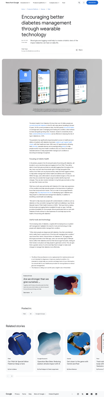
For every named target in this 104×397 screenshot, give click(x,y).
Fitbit (49, 9)
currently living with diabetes (37, 125)
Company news (53, 3)
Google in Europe (40, 314)
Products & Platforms (32, 9)
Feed (63, 3)
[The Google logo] (9, 394)
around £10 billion (69, 127)
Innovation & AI (24, 3)
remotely (34, 146)
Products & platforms (39, 3)
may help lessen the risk (45, 192)
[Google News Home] (12, 3)
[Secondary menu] (84, 3)
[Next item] (12, 376)
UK (30, 314)
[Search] (79, 3)
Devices (43, 9)
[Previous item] (8, 376)
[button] (92, 3)
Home (23, 9)
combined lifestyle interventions (41, 134)
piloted (64, 146)
